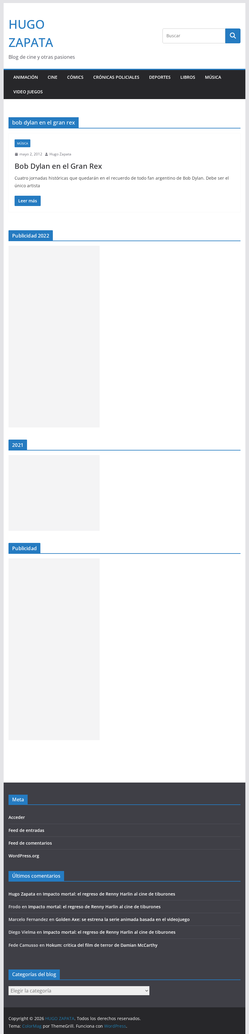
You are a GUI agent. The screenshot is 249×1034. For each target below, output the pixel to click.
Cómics (75, 77)
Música (213, 77)
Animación (25, 77)
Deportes (160, 77)
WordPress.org (24, 856)
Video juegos (28, 92)
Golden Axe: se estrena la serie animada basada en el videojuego (123, 919)
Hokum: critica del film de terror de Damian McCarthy (102, 945)
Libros (187, 77)
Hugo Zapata (60, 154)
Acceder (17, 817)
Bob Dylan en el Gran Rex (58, 166)
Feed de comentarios (30, 843)
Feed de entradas (26, 830)
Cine (52, 77)
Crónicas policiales (116, 77)
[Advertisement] (54, 336)
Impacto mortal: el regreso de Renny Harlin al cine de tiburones (109, 894)
